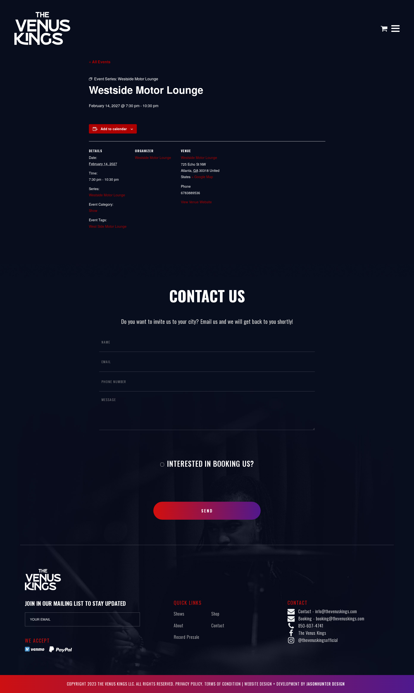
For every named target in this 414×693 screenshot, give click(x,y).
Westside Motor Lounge (107, 194)
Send (207, 511)
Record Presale (186, 637)
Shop (215, 614)
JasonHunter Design (325, 684)
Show (93, 210)
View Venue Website (196, 201)
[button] (385, 28)
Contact (217, 625)
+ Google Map (202, 176)
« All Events (99, 61)
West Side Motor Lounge (107, 226)
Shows (179, 614)
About (178, 625)
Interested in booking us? (209, 463)
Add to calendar (114, 128)
